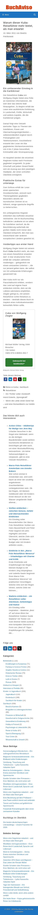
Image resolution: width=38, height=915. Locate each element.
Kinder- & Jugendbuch (12, 691)
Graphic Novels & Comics (16, 670)
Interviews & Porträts (11, 688)
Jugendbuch (11, 694)
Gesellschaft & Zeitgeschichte (18, 718)
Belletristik (7, 661)
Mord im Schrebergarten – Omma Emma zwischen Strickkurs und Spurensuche (16, 772)
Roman (9, 682)
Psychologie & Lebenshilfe (16, 727)
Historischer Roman (14, 673)
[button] (5, 379)
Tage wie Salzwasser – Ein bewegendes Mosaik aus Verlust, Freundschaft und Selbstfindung (16, 887)
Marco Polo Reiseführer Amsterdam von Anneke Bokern (20, 468)
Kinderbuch (10, 697)
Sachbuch (24, 387)
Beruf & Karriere (12, 707)
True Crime (10, 736)
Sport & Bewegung (13, 733)
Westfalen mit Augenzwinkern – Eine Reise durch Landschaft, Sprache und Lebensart (18, 786)
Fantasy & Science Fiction (16, 667)
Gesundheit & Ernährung (15, 721)
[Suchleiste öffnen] (34, 15)
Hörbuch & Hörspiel (11, 685)
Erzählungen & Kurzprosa (16, 664)
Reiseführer (11, 390)
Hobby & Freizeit (12, 724)
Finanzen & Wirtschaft (14, 715)
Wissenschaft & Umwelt (15, 740)
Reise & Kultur (12, 387)
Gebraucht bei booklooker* (19, 362)
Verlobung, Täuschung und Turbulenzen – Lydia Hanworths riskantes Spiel (15, 764)
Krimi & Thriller (12, 676)
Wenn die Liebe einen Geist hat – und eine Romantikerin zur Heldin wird (19, 404)
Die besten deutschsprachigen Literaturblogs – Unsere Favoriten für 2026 (18, 824)
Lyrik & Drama (11, 679)
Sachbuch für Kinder (14, 700)
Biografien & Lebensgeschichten (19, 710)
